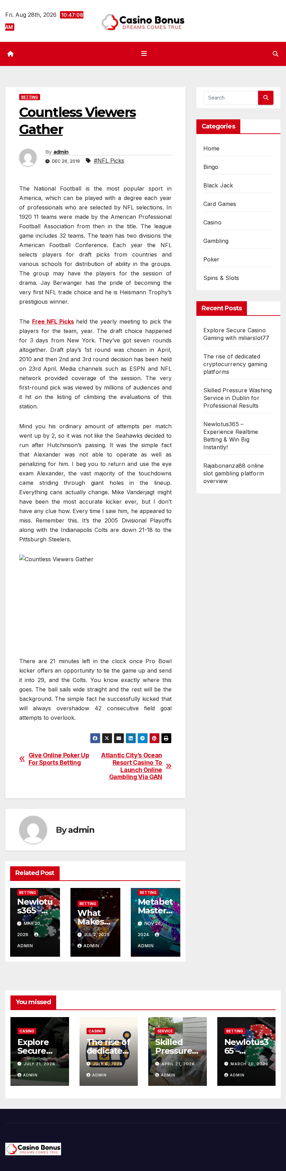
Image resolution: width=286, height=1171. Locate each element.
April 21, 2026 (178, 1063)
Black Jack (218, 185)
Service (165, 1031)
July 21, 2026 (39, 1063)
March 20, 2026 (250, 1063)
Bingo (211, 166)
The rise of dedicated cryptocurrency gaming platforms (235, 364)
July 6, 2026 (108, 1063)
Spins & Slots (221, 277)
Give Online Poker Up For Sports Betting (59, 759)
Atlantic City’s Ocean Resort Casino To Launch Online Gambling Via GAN (131, 766)
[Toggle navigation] (144, 54)
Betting (29, 97)
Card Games (219, 203)
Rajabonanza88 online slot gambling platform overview (233, 473)
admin (61, 152)
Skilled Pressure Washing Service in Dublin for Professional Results (237, 398)
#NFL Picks (109, 160)
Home (211, 148)
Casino (212, 222)
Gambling (216, 240)
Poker (211, 259)
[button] (275, 53)
